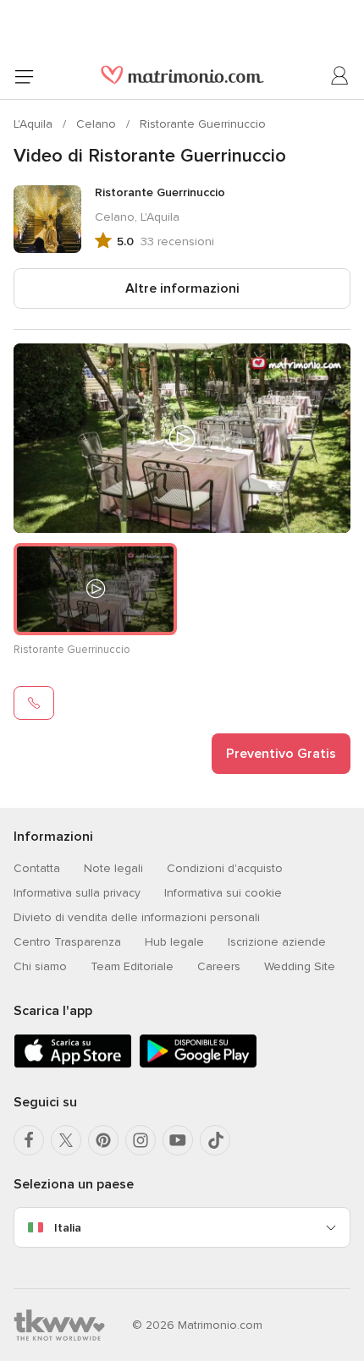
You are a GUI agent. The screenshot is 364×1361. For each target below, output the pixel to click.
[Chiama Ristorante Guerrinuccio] (34, 703)
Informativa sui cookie (223, 893)
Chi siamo (40, 966)
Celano (97, 124)
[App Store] (73, 1064)
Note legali (113, 868)
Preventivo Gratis (281, 753)
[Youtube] (178, 1140)
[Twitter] (66, 1140)
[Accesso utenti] (340, 76)
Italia (67, 1228)
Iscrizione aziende (277, 942)
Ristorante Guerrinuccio (203, 124)
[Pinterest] (103, 1140)
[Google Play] (198, 1064)
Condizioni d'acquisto (225, 868)
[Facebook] (29, 1140)
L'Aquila (35, 124)
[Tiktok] (215, 1140)
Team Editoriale (132, 966)
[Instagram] (140, 1140)
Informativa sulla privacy (77, 893)
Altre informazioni (182, 288)
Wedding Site (299, 966)
